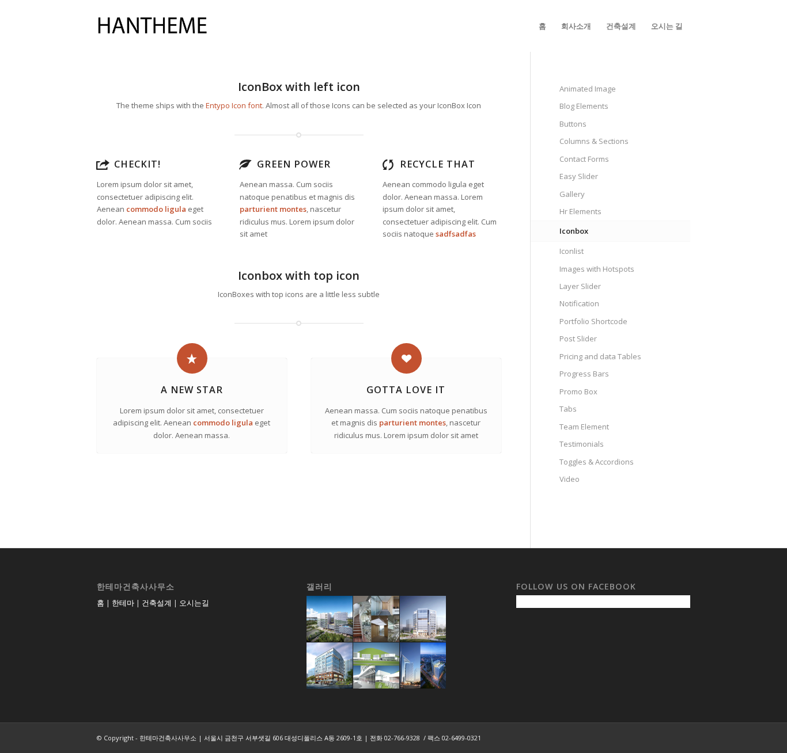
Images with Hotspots (596, 269)
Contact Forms (584, 159)
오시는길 (194, 603)
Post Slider (578, 338)
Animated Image (587, 88)
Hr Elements (580, 211)
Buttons (573, 124)
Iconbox (573, 231)
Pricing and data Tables (600, 356)
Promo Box (578, 391)
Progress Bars (584, 373)
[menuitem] (542, 26)
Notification (579, 303)
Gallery (572, 194)
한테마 (123, 603)
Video (569, 479)
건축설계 (157, 603)
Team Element (584, 426)
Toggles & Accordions (596, 462)
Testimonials (581, 444)
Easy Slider (578, 176)
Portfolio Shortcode (593, 321)
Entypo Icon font (234, 105)
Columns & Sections (594, 141)
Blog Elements (583, 106)
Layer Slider (580, 286)
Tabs (568, 409)
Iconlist (571, 251)
